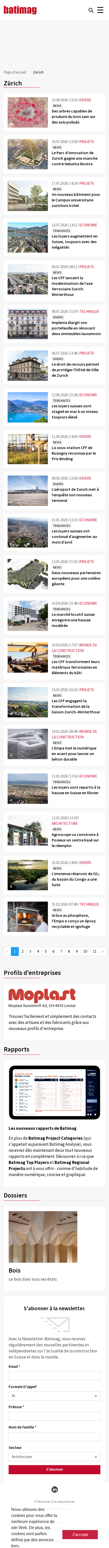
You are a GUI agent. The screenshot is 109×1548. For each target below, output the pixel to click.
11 (95, 951)
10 (85, 951)
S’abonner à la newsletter (54, 1501)
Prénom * (16, 1406)
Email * (14, 1366)
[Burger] (100, 10)
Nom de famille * (23, 1427)
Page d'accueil (15, 72)
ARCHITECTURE (65, 823)
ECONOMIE (88, 225)
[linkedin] (54, 1489)
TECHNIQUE (89, 311)
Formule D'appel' (23, 1386)
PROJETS (86, 141)
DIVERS (85, 100)
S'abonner (54, 1469)
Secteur (15, 1447)
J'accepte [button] (80, 1534)
